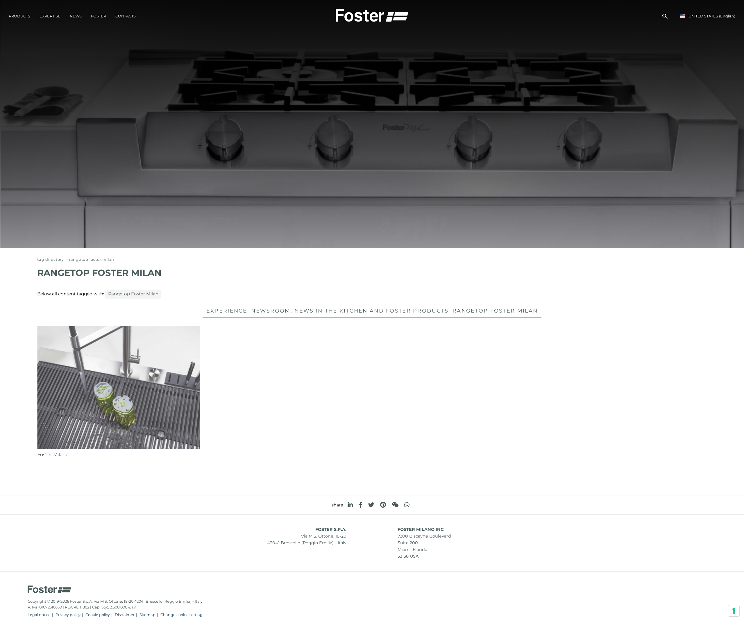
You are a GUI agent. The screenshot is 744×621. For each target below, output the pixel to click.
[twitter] (371, 504)
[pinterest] (383, 504)
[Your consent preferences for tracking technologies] (733, 610)
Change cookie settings (182, 615)
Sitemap (147, 615)
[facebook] (360, 504)
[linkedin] (350, 504)
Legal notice (39, 615)
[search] (664, 16)
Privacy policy (68, 615)
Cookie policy (97, 615)
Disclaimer (125, 615)
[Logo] (372, 15)
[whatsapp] (406, 504)
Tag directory (50, 259)
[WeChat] (395, 504)
